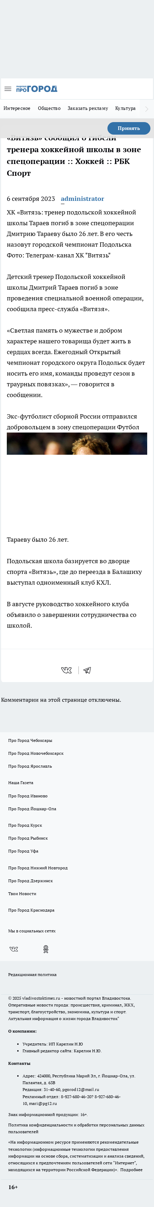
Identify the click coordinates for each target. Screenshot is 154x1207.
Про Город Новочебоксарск (35, 753)
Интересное (17, 108)
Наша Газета (20, 782)
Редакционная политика (32, 974)
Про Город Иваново (28, 795)
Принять (129, 128)
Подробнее (131, 1169)
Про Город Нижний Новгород (38, 867)
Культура (125, 108)
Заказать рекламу (88, 108)
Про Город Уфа (23, 851)
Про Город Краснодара (31, 910)
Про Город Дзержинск (30, 880)
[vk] (67, 670)
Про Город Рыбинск (28, 838)
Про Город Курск (25, 825)
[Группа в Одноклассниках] (45, 949)
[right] (147, 109)
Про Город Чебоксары (30, 740)
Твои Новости (22, 893)
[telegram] (89, 670)
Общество (49, 108)
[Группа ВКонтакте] (13, 949)
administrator (82, 198)
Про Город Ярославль (30, 766)
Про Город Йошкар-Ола (32, 808)
